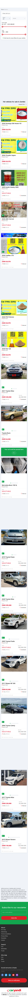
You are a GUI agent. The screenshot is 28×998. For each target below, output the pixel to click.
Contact (3, 940)
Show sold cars (6, 13)
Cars (2, 946)
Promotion (3, 938)
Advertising (4, 931)
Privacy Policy (4, 936)
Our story (3, 929)
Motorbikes (4, 948)
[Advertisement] (14, 56)
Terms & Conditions (6, 934)
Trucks (2, 950)
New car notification (14, 980)
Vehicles (6, 9)
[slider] (2, 26)
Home (2, 9)
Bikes (2, 959)
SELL (14, 452)
